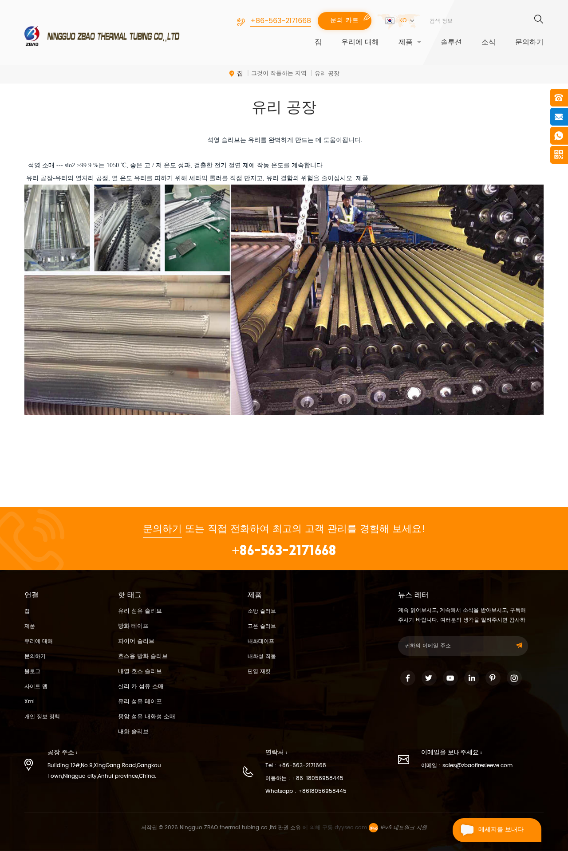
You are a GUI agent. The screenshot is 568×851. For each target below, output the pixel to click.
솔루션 (451, 42)
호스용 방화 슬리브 (143, 656)
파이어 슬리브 (136, 641)
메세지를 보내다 (501, 830)
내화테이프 (261, 641)
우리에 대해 (360, 42)
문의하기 (529, 42)
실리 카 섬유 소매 (141, 686)
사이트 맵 (35, 686)
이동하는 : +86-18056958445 (304, 778)
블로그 (32, 671)
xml (29, 701)
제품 (405, 42)
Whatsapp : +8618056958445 (306, 791)
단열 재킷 (259, 671)
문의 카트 (344, 20)
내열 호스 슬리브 (140, 671)
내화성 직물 (262, 656)
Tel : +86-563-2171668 (295, 765)
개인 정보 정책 (42, 717)
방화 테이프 (133, 626)
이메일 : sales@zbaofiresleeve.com (467, 765)
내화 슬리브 (133, 732)
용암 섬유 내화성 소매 (146, 716)
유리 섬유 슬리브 (140, 611)
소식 (488, 42)
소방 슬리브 (262, 611)
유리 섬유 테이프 (140, 701)
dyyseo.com (351, 827)
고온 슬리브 (262, 626)
